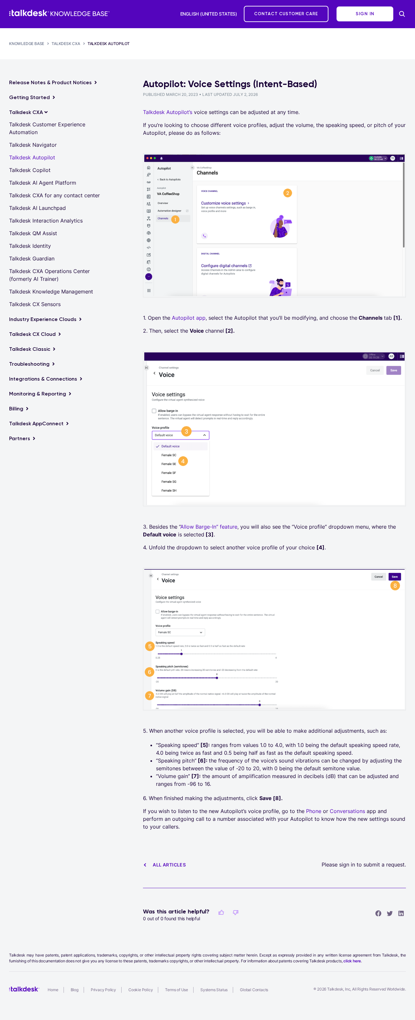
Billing (16, 409)
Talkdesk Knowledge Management (51, 291)
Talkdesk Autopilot (109, 43)
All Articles (169, 864)
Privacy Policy (103, 989)
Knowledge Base (26, 43)
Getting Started (29, 97)
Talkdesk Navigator (33, 145)
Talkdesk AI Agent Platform (42, 182)
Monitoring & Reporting (37, 394)
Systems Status (214, 989)
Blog (74, 989)
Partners (19, 438)
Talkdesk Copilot (30, 170)
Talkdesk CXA (66, 43)
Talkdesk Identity (30, 246)
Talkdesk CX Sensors (35, 304)
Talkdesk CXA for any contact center (54, 195)
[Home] (59, 13)
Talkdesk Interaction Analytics (46, 220)
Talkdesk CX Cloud (32, 334)
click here (352, 960)
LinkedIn (401, 913)
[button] (221, 912)
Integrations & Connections (43, 379)
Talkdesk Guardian (31, 258)
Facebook (378, 913)
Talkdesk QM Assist (33, 233)
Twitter (390, 913)
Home (53, 989)
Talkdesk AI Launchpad (37, 208)
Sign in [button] (365, 14)
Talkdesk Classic (29, 349)
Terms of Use (176, 989)
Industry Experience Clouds (43, 319)
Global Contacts (254, 989)
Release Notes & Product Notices (50, 82)
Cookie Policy (140, 989)
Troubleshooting (29, 364)
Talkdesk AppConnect (36, 423)
